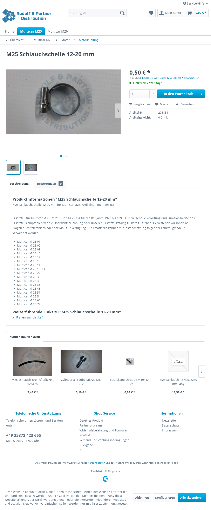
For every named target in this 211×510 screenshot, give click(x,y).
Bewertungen (49, 184)
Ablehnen (142, 497)
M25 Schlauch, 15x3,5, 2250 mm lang (178, 382)
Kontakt (85, 435)
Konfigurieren (165, 497)
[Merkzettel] (151, 13)
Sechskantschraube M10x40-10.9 (130, 382)
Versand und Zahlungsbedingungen (104, 440)
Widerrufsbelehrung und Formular (104, 430)
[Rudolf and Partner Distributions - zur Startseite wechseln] (27, 17)
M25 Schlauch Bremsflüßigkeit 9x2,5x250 (33, 382)
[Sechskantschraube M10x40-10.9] (130, 361)
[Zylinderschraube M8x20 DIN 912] (81, 361)
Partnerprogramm (92, 425)
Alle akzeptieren (191, 497)
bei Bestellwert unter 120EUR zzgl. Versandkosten (170, 78)
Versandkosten (96, 462)
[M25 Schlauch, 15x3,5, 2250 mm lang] (178, 361)
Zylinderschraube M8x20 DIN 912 (81, 382)
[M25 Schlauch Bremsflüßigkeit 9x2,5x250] (33, 361)
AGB (82, 450)
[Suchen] (122, 13)
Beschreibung (19, 184)
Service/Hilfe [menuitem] (195, 3)
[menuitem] (97, 13)
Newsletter (169, 420)
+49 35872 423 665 (23, 435)
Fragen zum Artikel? (29, 317)
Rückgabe (86, 445)
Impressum (170, 430)
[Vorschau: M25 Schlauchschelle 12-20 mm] (13, 167)
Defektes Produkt (91, 420)
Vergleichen (141, 104)
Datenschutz (170, 425)
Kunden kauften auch (24, 337)
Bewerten (187, 104)
